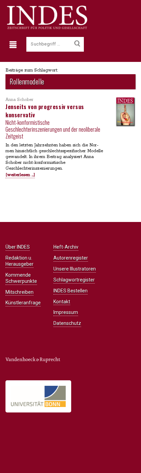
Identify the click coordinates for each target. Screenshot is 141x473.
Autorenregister (70, 258)
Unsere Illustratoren (74, 269)
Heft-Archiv (65, 247)
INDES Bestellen (70, 290)
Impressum (65, 312)
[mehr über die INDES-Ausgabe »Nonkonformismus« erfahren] (125, 111)
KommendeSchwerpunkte (21, 278)
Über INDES (17, 247)
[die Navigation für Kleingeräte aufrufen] (15, 45)
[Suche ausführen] (77, 44)
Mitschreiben (19, 292)
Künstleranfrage (23, 302)
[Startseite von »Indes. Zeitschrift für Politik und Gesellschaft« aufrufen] (46, 28)
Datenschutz (67, 323)
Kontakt (61, 301)
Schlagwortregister (74, 280)
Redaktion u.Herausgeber (19, 261)
